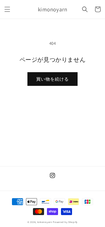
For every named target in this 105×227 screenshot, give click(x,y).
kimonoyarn (44, 222)
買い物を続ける (52, 79)
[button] (7, 9)
